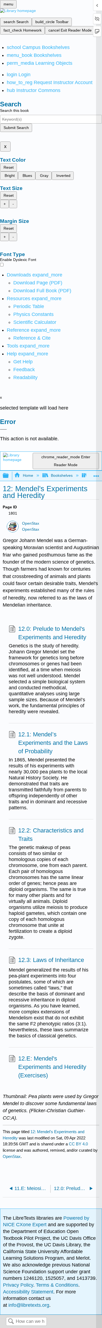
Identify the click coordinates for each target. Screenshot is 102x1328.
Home (28, 475)
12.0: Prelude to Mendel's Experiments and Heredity (52, 633)
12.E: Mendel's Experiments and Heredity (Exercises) (52, 1067)
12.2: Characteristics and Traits (51, 834)
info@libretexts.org (28, 1305)
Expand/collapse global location (96, 474)
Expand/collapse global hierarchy (9, 475)
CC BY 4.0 (78, 1144)
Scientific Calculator (34, 322)
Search (11, 1321)
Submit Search (16, 127)
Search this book (14, 110)
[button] (24, 369)
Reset (9, 167)
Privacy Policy (18, 1285)
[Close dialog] (3, 429)
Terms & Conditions (57, 1285)
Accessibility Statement (28, 1292)
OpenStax (30, 523)
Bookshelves (62, 475)
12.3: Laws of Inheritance (51, 960)
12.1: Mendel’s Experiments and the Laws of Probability (53, 743)
